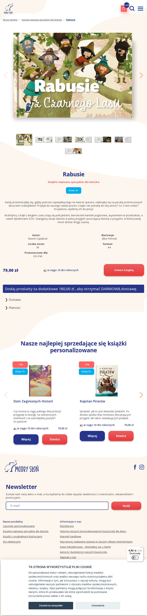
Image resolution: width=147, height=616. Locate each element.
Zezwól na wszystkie (51, 605)
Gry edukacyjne (12, 541)
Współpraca (67, 526)
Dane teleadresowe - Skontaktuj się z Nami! (85, 547)
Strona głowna (10, 19)
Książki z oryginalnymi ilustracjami (22, 536)
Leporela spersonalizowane (19, 526)
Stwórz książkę (124, 270)
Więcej (26, 439)
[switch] (135, 557)
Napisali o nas (68, 557)
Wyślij (126, 506)
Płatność (14, 308)
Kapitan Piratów (92, 401)
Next (141, 75)
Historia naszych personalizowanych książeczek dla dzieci (93, 531)
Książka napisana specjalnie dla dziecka (42, 19)
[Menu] (141, 548)
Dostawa (15, 300)
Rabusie (70, 19)
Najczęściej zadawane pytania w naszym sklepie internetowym (96, 541)
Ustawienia (98, 605)
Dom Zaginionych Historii (33, 401)
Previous (6, 75)
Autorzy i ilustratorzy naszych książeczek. (83, 552)
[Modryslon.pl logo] (8, 8)
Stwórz (55, 439)
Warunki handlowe (70, 536)
